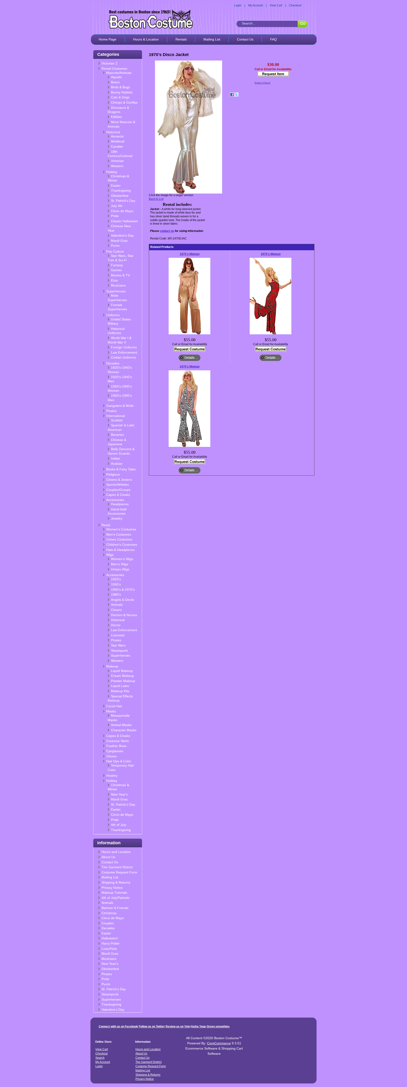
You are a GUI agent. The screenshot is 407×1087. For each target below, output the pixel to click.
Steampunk (119, 650)
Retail (106, 525)
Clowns (116, 610)
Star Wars (118, 645)
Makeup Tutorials (114, 892)
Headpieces (120, 504)
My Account (255, 5)
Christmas (109, 913)
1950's (116, 584)
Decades (112, 363)
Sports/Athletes (117, 484)
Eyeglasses (114, 751)
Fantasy (117, 265)
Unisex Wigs (120, 569)
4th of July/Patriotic (116, 898)
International (115, 416)
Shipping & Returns (116, 882)
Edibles (116, 117)
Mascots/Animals (118, 73)
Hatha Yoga (198, 1026)
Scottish (117, 420)
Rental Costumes (114, 68)
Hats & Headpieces (120, 550)
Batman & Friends (115, 908)
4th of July (118, 825)
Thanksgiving (121, 190)
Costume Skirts (117, 741)
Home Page (107, 39)
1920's (116, 579)
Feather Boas (116, 746)
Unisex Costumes (119, 539)
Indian (115, 458)
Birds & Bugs (120, 87)
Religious (113, 474)
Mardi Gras (119, 240)
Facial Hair (114, 706)
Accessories (115, 500)
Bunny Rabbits (122, 92)
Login (237, 5)
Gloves (111, 756)
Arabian (116, 463)
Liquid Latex (120, 686)
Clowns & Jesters (119, 479)
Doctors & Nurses (124, 615)
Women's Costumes (121, 529)
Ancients (117, 136)
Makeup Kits (120, 691)
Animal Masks (121, 725)
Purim (115, 245)
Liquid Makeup (122, 671)
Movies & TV (120, 275)
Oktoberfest (119, 196)
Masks (111, 711)
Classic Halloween (124, 221)
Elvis (114, 280)
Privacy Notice (112, 887)
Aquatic (116, 77)
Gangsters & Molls (120, 406)
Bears (115, 82)
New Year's (119, 794)
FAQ (273, 39)
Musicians (118, 285)
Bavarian (117, 434)
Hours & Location (146, 39)
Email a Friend (262, 82)
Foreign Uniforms (124, 347)
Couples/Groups (118, 490)
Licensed (117, 635)
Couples (108, 923)
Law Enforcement (124, 352)
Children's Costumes (121, 544)
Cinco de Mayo (122, 211)
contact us (167, 231)
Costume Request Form (119, 872)
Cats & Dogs (120, 97)
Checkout (295, 5)
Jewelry (116, 518)
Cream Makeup (122, 676)
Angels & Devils (122, 600)
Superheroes (116, 291)
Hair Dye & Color (118, 761)
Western (117, 166)
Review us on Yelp (178, 1026)
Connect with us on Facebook (118, 1026)
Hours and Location (116, 852)
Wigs (110, 555)
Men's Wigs (119, 564)
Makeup (112, 666)
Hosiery (112, 775)
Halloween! (110, 938)
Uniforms (113, 315)
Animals (117, 604)
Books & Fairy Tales (121, 469)
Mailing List (212, 39)
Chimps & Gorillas (124, 102)
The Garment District (117, 867)
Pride (115, 216)
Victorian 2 (109, 63)
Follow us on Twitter (152, 1026)
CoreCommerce (219, 1043)
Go (302, 23)
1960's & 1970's (123, 589)
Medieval (117, 141)
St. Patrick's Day (123, 200)
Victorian (117, 161)
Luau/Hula (109, 948)
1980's (116, 594)
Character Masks (123, 730)
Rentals (181, 39)
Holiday (111, 172)
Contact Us (245, 39)
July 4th (116, 206)
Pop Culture (115, 251)
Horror (116, 625)
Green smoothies (218, 1026)
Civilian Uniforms (123, 357)
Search (100, 1057)
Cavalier (117, 146)
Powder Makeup (123, 681)
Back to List (156, 199)
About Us (108, 857)
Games (116, 270)
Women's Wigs (122, 559)
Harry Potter (111, 943)
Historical (113, 132)
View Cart (276, 5)
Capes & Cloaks (118, 495)
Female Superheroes (117, 307)
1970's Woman (189, 254)
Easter (116, 185)
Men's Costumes (118, 534)
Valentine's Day (122, 235)
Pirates (111, 411)
